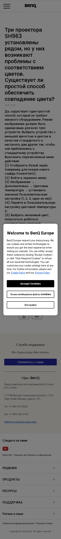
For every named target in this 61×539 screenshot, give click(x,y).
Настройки (30, 305)
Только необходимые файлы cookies (30, 294)
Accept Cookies (30, 283)
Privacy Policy (42, 272)
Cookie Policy (18, 272)
